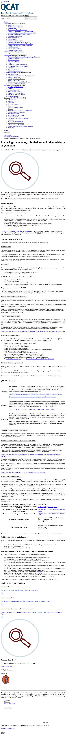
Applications (7, 135)
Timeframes (11, 67)
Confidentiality (12, 99)
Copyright (7, 700)
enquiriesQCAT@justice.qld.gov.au (47, 507)
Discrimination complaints (15, 36)
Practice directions (13, 116)
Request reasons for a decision (16, 123)
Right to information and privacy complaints (20, 45)
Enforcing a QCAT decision (15, 93)
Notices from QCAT (13, 113)
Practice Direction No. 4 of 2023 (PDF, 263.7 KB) (15, 231)
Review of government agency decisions (19, 42)
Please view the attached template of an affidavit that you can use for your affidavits (32, 409)
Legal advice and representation (16, 83)
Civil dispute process (13, 60)
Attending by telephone (14, 77)
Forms (9, 63)
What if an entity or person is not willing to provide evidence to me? (18, 440)
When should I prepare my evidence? (10, 316)
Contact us (7, 132)
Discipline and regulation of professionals (19, 34)
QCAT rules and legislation (15, 121)
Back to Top (4, 673)
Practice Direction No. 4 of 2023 (40, 359)
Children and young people (15, 26)
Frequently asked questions (15, 107)
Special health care (13, 47)
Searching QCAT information (16, 124)
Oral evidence (4, 264)
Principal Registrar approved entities (18, 118)
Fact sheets (11, 102)
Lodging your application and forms (17, 64)
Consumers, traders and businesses (17, 30)
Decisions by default (13, 90)
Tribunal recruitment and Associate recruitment (20, 126)
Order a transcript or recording (16, 115)
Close (2, 733)
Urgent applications (13, 69)
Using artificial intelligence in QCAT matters (20, 110)
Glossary (10, 109)
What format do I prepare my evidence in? (12, 363)
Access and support (13, 74)
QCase (38, 233)
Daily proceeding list (13, 80)
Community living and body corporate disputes (21, 31)
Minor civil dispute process (15, 58)
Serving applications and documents (17, 66)
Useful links (11, 127)
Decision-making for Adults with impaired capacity (22, 33)
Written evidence (5, 246)
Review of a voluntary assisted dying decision (20, 44)
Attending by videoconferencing (16, 79)
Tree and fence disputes (14, 48)
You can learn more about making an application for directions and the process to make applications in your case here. (33, 331)
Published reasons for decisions (16, 94)
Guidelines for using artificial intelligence (19, 82)
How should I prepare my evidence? (10, 335)
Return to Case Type (6, 666)
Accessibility (7, 708)
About (6, 130)
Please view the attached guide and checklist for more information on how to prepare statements (35, 394)
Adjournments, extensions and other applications (21, 75)
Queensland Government (7, 728)
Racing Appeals (12, 39)
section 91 (40, 571)
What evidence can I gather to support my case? (13, 296)
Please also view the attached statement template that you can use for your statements (32, 397)
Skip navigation (5, 1)
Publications (11, 120)
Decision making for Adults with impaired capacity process (24, 57)
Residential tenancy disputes (15, 40)
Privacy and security (9, 703)
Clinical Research (12, 28)
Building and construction (15, 25)
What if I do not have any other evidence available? (14, 430)
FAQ (9, 53)
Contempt (10, 88)
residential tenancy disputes (13, 359)
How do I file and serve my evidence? (10, 476)
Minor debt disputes (13, 37)
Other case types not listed (15, 50)
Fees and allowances (13, 61)
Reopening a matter (13, 96)
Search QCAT (5, 18)
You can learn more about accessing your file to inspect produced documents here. (23, 472)
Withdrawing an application (15, 71)
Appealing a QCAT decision (15, 87)
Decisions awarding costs (15, 91)
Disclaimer (7, 702)
